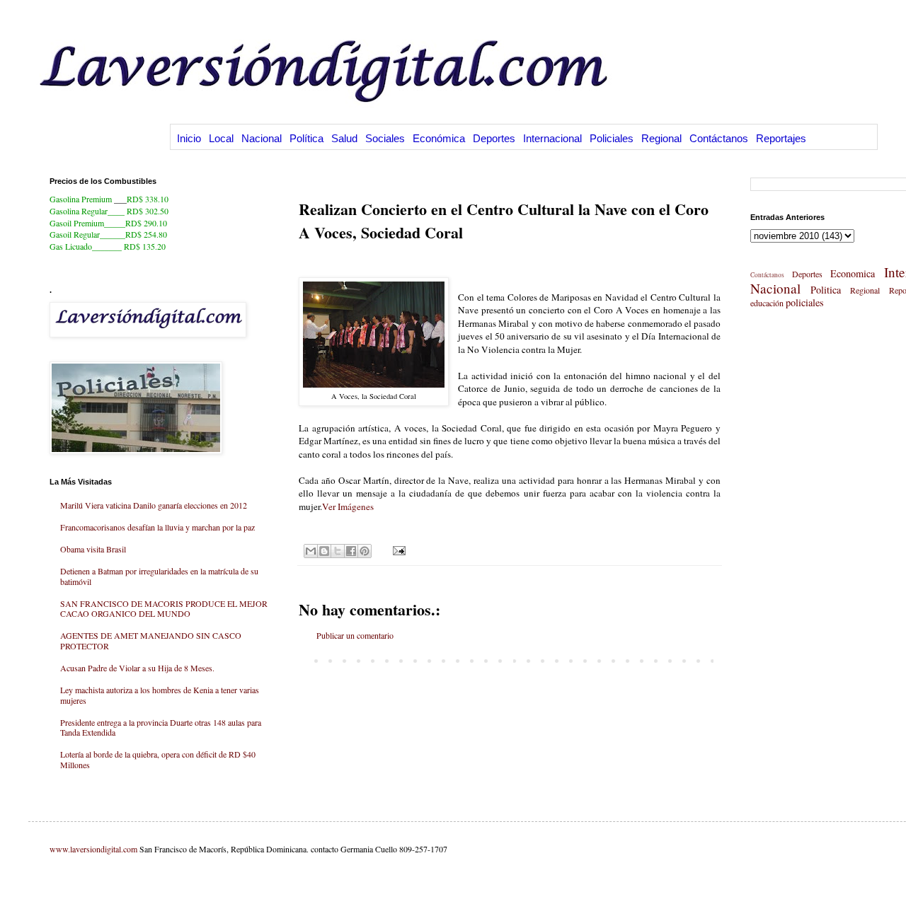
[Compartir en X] (338, 551)
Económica (439, 138)
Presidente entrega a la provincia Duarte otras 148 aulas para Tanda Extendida (160, 727)
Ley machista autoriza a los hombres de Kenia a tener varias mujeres (159, 694)
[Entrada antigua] (717, 660)
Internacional (552, 138)
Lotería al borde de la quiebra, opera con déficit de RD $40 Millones (158, 759)
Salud (344, 138)
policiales (805, 302)
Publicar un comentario (355, 635)
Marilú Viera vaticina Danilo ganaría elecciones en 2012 (153, 505)
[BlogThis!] (324, 551)
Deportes (494, 138)
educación (767, 302)
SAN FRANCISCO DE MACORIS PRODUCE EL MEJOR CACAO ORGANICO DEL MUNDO (164, 608)
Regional (661, 138)
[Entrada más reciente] (302, 660)
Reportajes (781, 138)
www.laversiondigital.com (93, 848)
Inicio (189, 138)
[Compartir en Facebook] (351, 551)
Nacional (261, 138)
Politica (825, 289)
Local (221, 138)
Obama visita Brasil (93, 549)
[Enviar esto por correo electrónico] (311, 551)
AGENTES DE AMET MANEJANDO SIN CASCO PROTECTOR (150, 640)
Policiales (611, 138)
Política (306, 138)
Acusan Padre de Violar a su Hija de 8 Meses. (137, 667)
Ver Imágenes (348, 506)
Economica (852, 273)
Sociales (385, 138)
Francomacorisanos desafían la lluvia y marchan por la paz (157, 527)
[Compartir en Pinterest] (364, 551)
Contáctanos (718, 138)
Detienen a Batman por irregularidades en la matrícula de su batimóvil (159, 575)
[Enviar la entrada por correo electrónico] (397, 550)
